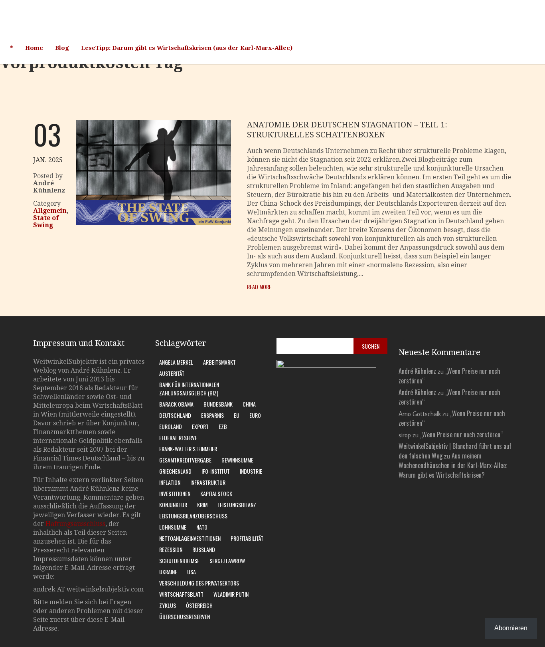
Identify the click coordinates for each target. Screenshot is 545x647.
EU (236, 415)
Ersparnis (212, 415)
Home (34, 48)
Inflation (169, 482)
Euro (255, 415)
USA (191, 572)
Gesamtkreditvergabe (185, 460)
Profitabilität (247, 538)
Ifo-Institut (215, 471)
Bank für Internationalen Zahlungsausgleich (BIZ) (189, 388)
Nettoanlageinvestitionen (190, 538)
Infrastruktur (207, 482)
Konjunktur (173, 504)
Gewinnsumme (237, 460)
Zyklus (167, 605)
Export (200, 426)
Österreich (199, 605)
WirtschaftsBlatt (181, 594)
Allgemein (50, 210)
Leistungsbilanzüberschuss (193, 516)
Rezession (170, 549)
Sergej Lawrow (227, 560)
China (249, 404)
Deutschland (175, 415)
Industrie (251, 471)
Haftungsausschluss (75, 524)
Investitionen (174, 493)
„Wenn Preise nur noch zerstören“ (461, 434)
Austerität (171, 373)
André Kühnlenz (417, 371)
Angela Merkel (176, 362)
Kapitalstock (216, 493)
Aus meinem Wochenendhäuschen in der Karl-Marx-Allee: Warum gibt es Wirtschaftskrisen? (453, 465)
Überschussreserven (184, 616)
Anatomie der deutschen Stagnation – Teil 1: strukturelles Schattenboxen (347, 129)
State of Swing (46, 221)
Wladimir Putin (231, 594)
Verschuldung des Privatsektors (199, 583)
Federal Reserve (178, 437)
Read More (259, 286)
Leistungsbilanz (236, 504)
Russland (203, 549)
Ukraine (168, 572)
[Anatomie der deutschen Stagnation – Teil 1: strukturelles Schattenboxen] (153, 222)
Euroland (170, 426)
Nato (201, 527)
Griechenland (175, 471)
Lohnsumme (172, 527)
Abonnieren (510, 628)
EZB (223, 426)
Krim (202, 504)
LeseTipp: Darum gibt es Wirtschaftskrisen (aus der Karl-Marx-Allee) (186, 48)
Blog (62, 48)
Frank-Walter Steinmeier (188, 449)
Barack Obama (176, 404)
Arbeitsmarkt (219, 362)
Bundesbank (218, 404)
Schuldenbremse (179, 560)
